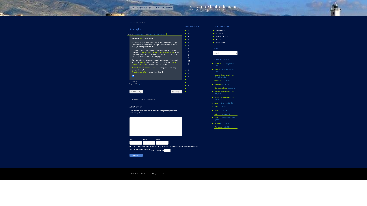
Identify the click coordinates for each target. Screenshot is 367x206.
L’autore (156, 8)
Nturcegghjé (225, 114)
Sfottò (218, 40)
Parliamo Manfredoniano (213, 6)
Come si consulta (167, 8)
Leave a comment (160, 34)
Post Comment (136, 155)
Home (133, 8)
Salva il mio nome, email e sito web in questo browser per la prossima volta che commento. (165, 147)
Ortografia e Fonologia (144, 8)
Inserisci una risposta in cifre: (140, 150)
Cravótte (224, 110)
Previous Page (137, 92)
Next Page (175, 92)
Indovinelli (220, 33)
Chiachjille (225, 84)
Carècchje (226, 127)
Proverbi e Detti (222, 36)
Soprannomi (220, 43)
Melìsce (223, 107)
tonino (150, 34)
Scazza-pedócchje (227, 103)
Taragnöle (218, 94)
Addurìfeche (224, 123)
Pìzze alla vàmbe (220, 77)
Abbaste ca (226, 81)
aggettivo (141, 84)
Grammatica (220, 30)
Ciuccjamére (218, 99)
